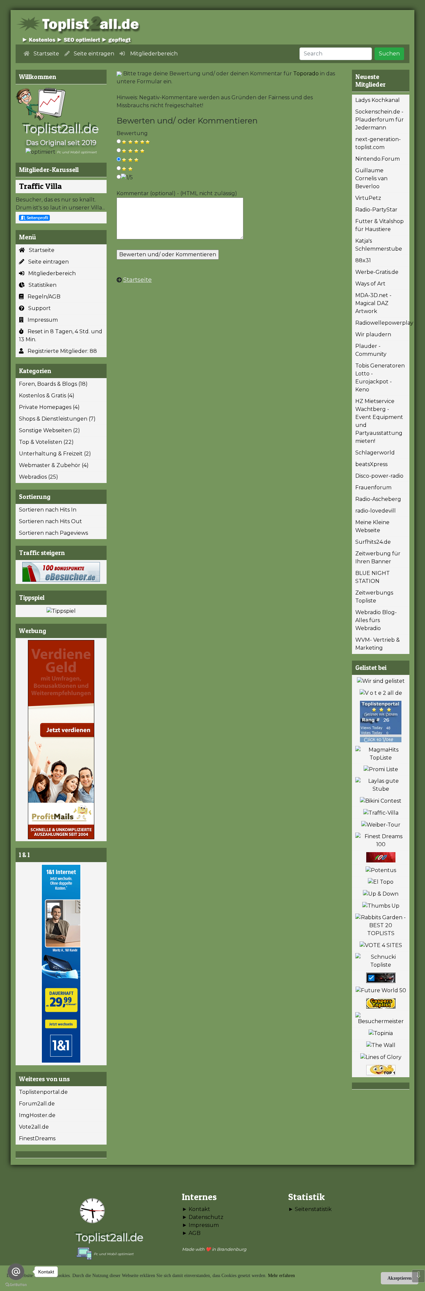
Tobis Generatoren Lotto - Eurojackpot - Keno (380, 378)
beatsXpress (371, 464)
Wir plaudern (373, 334)
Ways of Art (370, 284)
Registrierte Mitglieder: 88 (60, 351)
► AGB (191, 1233)
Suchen (389, 53)
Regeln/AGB (42, 296)
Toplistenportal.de (43, 1092)
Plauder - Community (370, 350)
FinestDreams (37, 1138)
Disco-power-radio (379, 476)
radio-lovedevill (375, 511)
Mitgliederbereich (50, 273)
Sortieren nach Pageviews (53, 533)
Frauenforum (373, 487)
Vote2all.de (34, 1127)
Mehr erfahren (281, 1275)
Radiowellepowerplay (382, 323)
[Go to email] (16, 1271)
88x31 (363, 260)
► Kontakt (196, 1209)
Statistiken (40, 285)
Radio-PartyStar (376, 209)
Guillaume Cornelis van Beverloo (371, 178)
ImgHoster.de (37, 1115)
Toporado (306, 73)
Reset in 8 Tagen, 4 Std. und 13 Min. (60, 335)
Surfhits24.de (373, 542)
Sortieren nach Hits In (47, 510)
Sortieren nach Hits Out (50, 521)
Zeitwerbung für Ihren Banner (377, 557)
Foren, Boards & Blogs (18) (53, 384)
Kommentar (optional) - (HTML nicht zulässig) (177, 193)
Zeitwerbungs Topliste (374, 597)
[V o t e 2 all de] (380, 693)
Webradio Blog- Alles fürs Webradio (376, 620)
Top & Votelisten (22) (46, 442)
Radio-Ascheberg (378, 499)
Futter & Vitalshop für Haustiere (379, 225)
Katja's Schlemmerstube (378, 245)
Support (37, 308)
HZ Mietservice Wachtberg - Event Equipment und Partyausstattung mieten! (379, 421)
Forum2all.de (37, 1103)
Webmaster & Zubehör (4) (54, 465)
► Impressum (200, 1225)
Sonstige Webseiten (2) (49, 430)
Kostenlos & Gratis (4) (46, 395)
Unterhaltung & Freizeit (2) (55, 453)
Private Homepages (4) (49, 407)
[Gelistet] (380, 681)
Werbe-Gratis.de (376, 272)
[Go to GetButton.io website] (16, 1284)
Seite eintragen (46, 262)
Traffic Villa (40, 186)
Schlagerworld (375, 452)
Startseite (39, 250)
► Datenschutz (202, 1217)
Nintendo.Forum (377, 159)
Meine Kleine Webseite (372, 526)
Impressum (41, 320)
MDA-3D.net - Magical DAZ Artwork (373, 303)
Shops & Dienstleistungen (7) (57, 419)
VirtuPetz (368, 198)
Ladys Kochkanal (377, 100)
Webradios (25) (38, 477)
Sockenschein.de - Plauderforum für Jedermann (379, 120)
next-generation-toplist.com (378, 143)
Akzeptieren (399, 1278)
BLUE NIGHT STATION (372, 577)
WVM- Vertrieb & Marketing (377, 644)
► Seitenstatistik (310, 1209)
